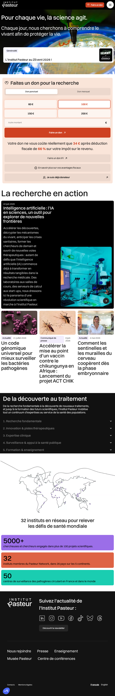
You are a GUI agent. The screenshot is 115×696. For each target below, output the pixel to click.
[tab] (57, 421)
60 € (30, 104)
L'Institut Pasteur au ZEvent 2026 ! (28, 59)
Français (95, 684)
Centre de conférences (56, 658)
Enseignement (66, 651)
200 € (84, 113)
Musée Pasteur (19, 658)
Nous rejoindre (19, 651)
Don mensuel (83, 91)
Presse (42, 651)
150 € (31, 113)
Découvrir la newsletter (54, 628)
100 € (84, 104)
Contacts (11, 685)
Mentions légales (25, 685)
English (104, 684)
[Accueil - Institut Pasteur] (10, 4)
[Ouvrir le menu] (110, 4)
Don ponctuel (31, 91)
